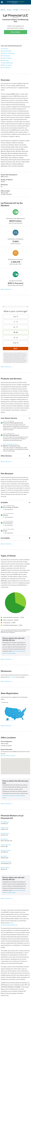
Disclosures (5, 60)
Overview (5, 48)
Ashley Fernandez (6, 862)
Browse (3, 10)
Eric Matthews (5, 822)
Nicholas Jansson (6, 850)
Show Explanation (9, 509)
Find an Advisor (15, 32)
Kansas (9, 10)
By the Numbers (7, 51)
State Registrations (7, 63)
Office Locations (7, 65)
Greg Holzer (4, 839)
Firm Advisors (6, 67)
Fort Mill (15, 10)
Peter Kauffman (5, 867)
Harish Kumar (5, 828)
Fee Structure (6, 56)
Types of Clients (7, 58)
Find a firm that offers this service (10, 444)
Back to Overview (6, 289)
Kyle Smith (4, 856)
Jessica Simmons (6, 845)
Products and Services (8, 53)
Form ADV (12, 677)
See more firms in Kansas (8, 755)
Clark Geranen (5, 833)
